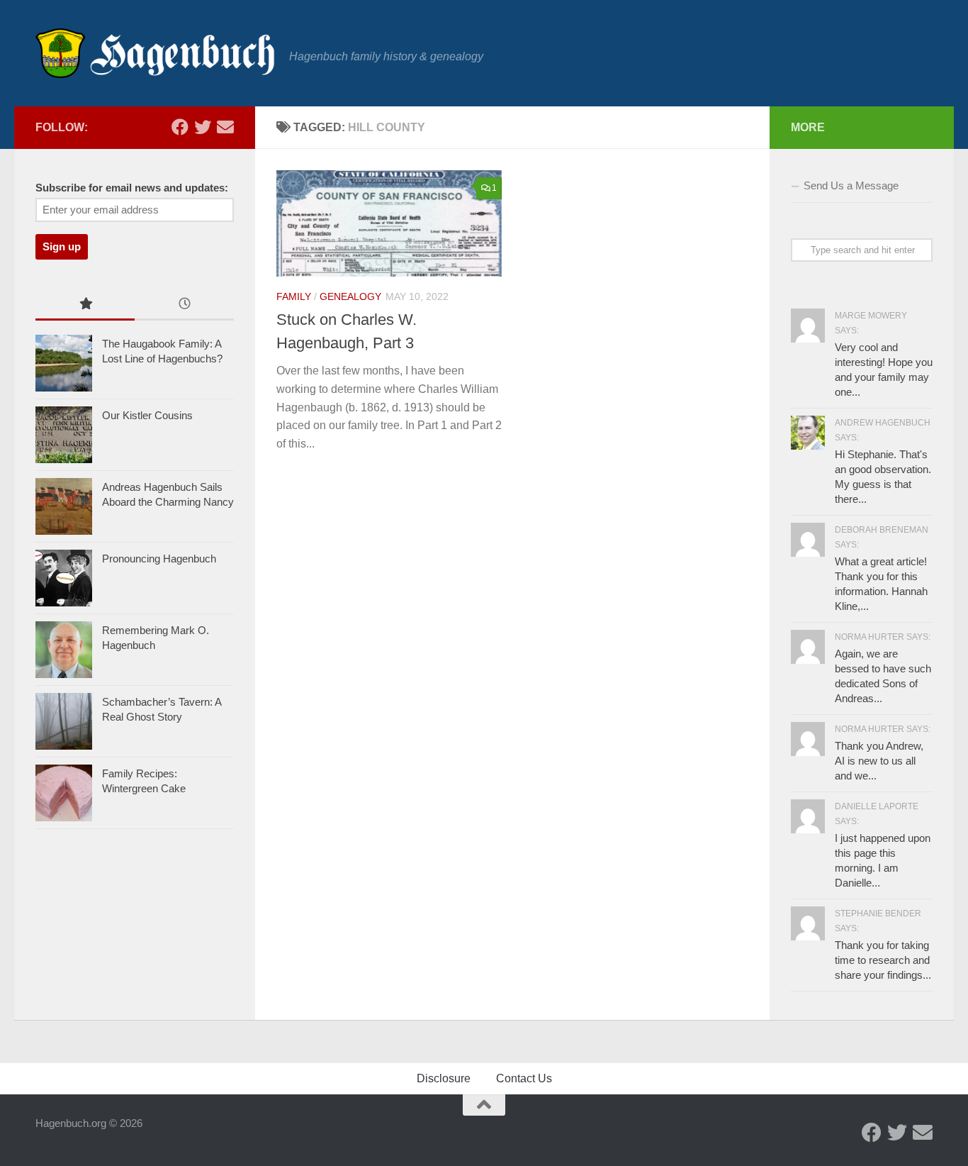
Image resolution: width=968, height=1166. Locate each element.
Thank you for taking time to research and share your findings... (883, 960)
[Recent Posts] (184, 305)
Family (293, 296)
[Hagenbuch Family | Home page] (155, 53)
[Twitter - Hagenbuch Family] (202, 126)
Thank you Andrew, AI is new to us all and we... (879, 761)
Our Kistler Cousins (147, 415)
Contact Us (524, 1078)
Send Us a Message (851, 185)
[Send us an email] (225, 126)
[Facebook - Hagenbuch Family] (179, 126)
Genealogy (350, 296)
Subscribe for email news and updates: (131, 188)
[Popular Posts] (85, 305)
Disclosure (444, 1078)
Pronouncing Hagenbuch (159, 559)
